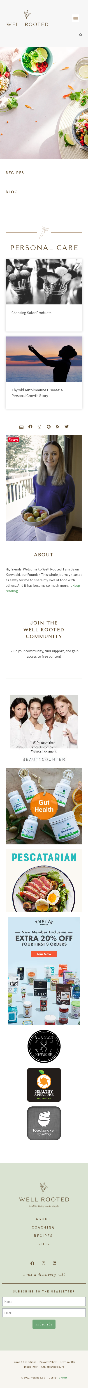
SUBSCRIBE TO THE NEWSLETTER (44, 1291)
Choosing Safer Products (31, 312)
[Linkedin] (54, 1263)
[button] (75, 18)
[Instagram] (39, 427)
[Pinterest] (48, 427)
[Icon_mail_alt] (21, 427)
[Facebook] (30, 427)
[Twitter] (67, 427)
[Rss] (57, 427)
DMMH (63, 1377)
